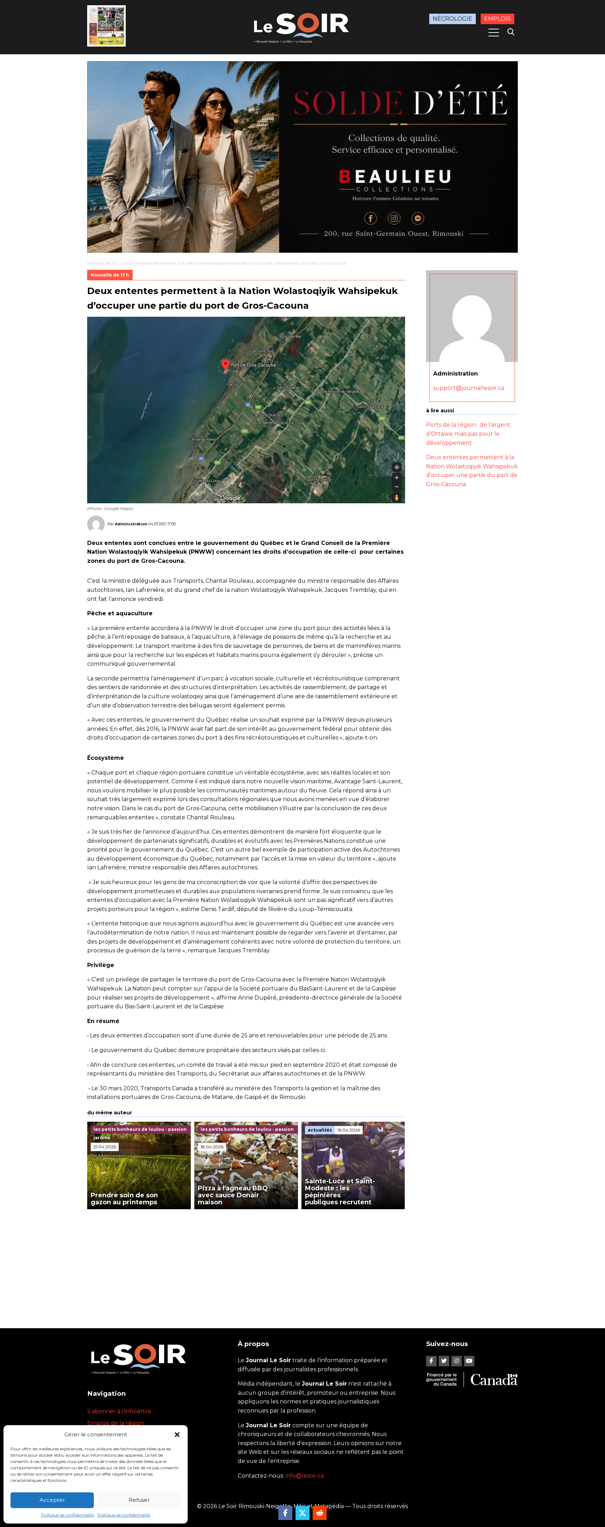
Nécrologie (452, 18)
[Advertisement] (246, 1262)
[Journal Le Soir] (302, 27)
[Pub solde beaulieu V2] (302, 157)
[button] (177, 1434)
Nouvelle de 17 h (103, 263)
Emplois (497, 18)
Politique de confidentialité (67, 1515)
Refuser (139, 1500)
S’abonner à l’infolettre (119, 1411)
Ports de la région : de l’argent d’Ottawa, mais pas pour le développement (468, 433)
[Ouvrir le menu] (493, 32)
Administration (131, 523)
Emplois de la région (115, 1423)
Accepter (52, 1500)
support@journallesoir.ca (468, 388)
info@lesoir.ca (304, 1475)
